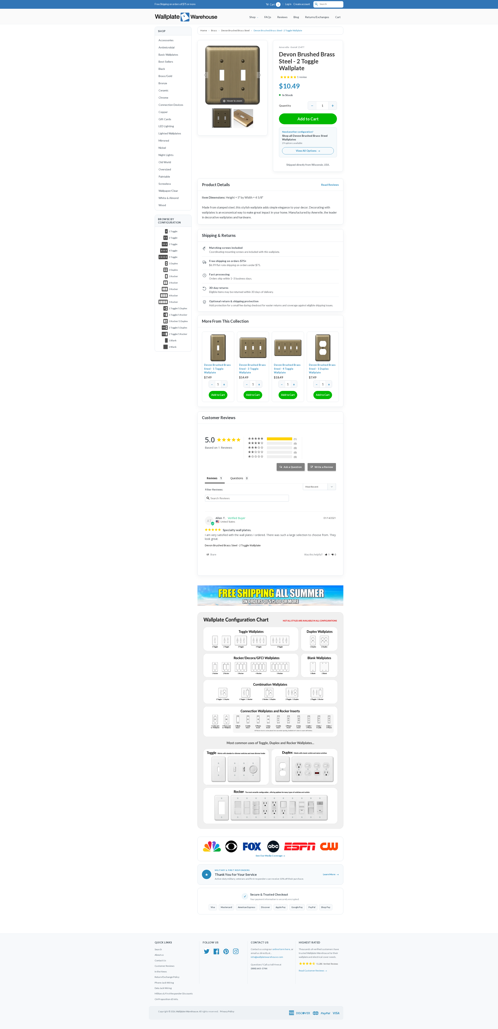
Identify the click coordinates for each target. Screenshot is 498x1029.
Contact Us (160, 960)
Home (203, 30)
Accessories (166, 40)
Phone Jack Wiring (164, 982)
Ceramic (163, 90)
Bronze (163, 83)
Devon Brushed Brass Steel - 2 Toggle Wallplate (233, 545)
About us (159, 954)
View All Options (308, 150)
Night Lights (166, 155)
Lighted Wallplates (170, 133)
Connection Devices (171, 104)
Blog (296, 17)
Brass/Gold (165, 76)
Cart (274, 4)
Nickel (162, 147)
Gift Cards (165, 119)
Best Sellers (166, 61)
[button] (327, 554)
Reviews (282, 17)
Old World (165, 162)
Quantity (285, 105)
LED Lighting (166, 126)
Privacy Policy (227, 1011)
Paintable (164, 176)
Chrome (163, 97)
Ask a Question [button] (293, 467)
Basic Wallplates (168, 54)
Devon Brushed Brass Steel (235, 30)
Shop (252, 17)
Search (158, 949)
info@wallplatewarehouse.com (267, 956)
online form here (281, 949)
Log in (288, 4)
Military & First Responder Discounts (174, 993)
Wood (162, 205)
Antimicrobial (166, 47)
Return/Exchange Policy (167, 977)
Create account (301, 4)
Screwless (165, 183)
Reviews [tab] (212, 478)
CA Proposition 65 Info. (166, 999)
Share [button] (213, 554)
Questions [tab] (236, 478)
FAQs (267, 17)
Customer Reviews (164, 965)
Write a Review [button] (324, 467)
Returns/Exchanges (317, 17)
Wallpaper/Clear (168, 190)
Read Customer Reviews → (313, 970)
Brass (214, 30)
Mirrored (164, 140)
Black (162, 68)
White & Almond (169, 198)
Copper (163, 112)
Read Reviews (330, 184)
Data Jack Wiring (163, 988)
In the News (161, 971)
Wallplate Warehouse (187, 1011)
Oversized (165, 169)
